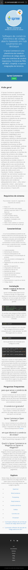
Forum (13, 553)
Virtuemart (15, 518)
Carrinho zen (15, 513)
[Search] (26, 2)
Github (21, 428)
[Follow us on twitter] (14, 541)
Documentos (13, 548)
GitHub (14, 78)
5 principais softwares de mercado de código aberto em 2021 (15, 528)
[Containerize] (10, 2)
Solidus (15, 509)
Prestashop (15, 497)
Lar (13, 546)
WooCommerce (15, 493)
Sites (13, 558)
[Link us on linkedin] (17, 541)
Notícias (14, 551)
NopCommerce (15, 501)
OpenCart (15, 489)
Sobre (13, 560)
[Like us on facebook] (11, 541)
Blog (13, 555)
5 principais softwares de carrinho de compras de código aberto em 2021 (15, 522)
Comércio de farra (15, 505)
